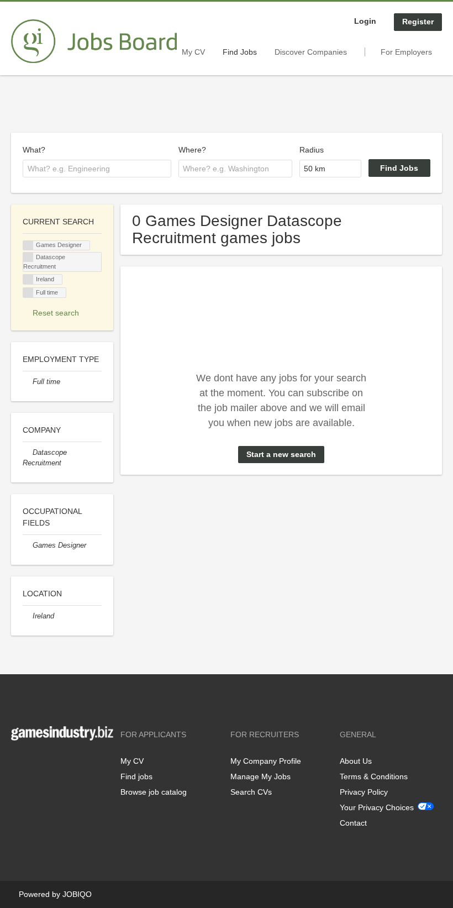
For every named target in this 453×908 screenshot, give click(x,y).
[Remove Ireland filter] (28, 616)
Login (365, 21)
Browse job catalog (153, 792)
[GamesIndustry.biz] (94, 41)
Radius (311, 149)
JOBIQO (77, 894)
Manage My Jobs (260, 776)
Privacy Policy (364, 792)
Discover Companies (311, 52)
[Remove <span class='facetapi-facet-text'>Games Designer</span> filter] (28, 245)
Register (418, 21)
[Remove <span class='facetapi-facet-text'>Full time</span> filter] (28, 292)
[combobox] (97, 168)
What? (34, 149)
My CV (193, 52)
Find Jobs (240, 52)
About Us (356, 761)
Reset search (56, 312)
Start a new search (281, 454)
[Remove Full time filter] (28, 382)
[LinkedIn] (54, 763)
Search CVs (251, 792)
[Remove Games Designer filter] (28, 545)
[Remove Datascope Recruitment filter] (28, 452)
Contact (353, 822)
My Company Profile (265, 761)
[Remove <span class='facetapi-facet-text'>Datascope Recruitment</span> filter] (28, 257)
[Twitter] (37, 763)
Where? (192, 149)
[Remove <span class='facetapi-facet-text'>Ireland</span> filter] (28, 279)
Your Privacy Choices (377, 807)
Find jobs (136, 776)
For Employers (406, 52)
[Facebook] (19, 763)
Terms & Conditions (374, 776)
